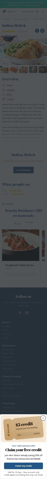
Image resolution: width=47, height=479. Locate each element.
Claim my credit (23, 465)
